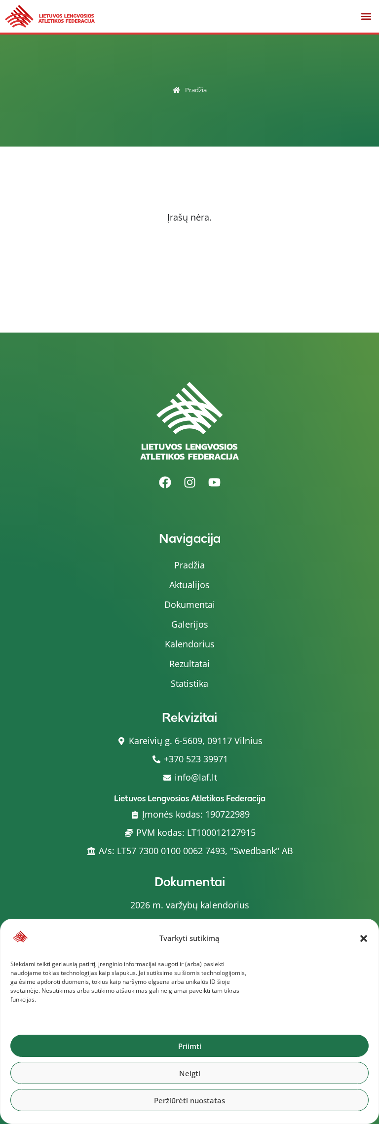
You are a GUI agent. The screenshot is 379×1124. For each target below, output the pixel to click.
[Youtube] (214, 482)
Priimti (189, 1046)
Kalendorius (190, 644)
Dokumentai (189, 604)
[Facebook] (164, 482)
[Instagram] (189, 482)
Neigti (189, 1073)
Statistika (189, 683)
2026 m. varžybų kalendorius (189, 905)
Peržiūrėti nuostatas (189, 1100)
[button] (364, 938)
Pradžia (196, 90)
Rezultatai (189, 664)
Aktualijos (189, 585)
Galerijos (189, 624)
